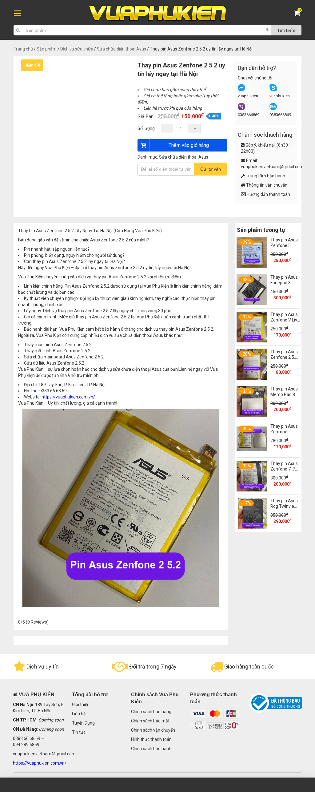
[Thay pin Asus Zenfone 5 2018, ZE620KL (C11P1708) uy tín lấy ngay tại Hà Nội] (252, 266)
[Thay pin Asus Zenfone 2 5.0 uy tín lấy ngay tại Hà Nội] (252, 378)
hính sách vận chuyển (154, 730)
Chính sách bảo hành (151, 748)
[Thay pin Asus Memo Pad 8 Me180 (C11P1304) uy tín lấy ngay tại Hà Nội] (252, 415)
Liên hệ (79, 713)
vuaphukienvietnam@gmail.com (272, 166)
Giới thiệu (81, 704)
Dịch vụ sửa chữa (76, 48)
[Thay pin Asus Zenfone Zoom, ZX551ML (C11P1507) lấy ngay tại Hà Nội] (252, 452)
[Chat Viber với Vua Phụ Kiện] (241, 109)
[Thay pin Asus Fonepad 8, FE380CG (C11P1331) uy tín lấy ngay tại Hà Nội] (252, 303)
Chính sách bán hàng (151, 711)
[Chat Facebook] (241, 90)
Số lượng (146, 128)
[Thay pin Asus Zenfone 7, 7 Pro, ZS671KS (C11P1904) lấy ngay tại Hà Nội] (252, 489)
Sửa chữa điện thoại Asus (121, 48)
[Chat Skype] (273, 90)
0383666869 (248, 114)
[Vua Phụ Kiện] (157, 13)
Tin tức (79, 732)
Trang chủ (23, 48)
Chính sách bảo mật (150, 720)
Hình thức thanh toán (151, 739)
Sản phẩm (47, 48)
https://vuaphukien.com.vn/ (68, 396)
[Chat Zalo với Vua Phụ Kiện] (273, 109)
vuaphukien (248, 96)
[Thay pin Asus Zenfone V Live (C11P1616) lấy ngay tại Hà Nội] (252, 340)
